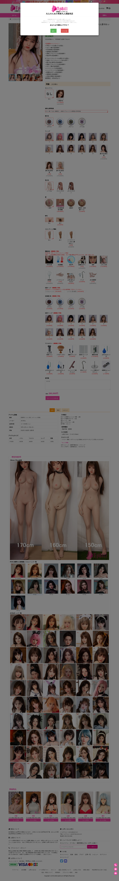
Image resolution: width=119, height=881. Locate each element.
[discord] (115, 873)
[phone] (115, 865)
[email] (115, 869)
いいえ (64, 31)
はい (53, 31)
